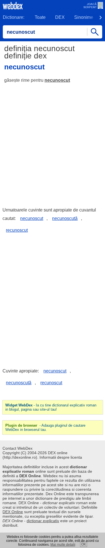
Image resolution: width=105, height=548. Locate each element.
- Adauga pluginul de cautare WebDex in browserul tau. (45, 427)
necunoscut (57, 80)
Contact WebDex (17, 448)
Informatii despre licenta (60, 457)
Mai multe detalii (62, 545)
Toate (40, 17)
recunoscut (17, 230)
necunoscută (65, 218)
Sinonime (83, 17)
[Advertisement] (52, 142)
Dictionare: (13, 17)
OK (83, 544)
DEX (60, 17)
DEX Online (13, 512)
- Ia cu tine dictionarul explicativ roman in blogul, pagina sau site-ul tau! (50, 407)
